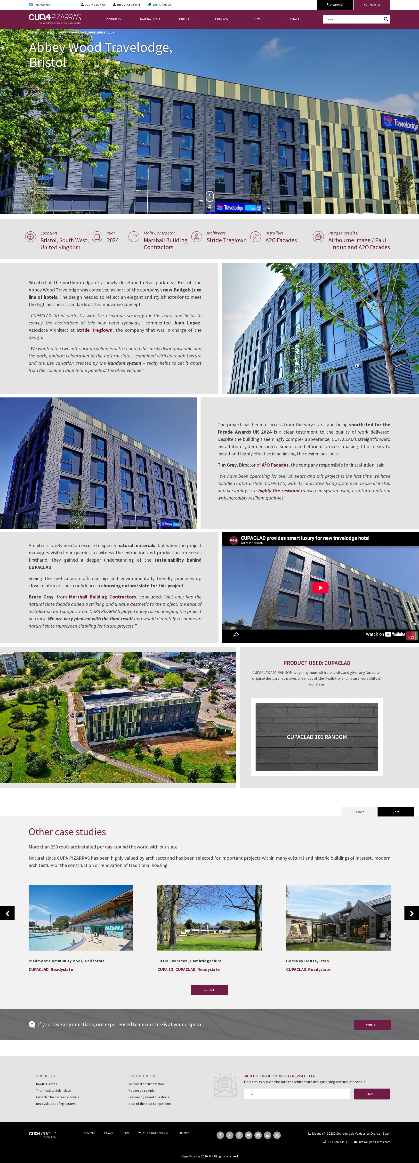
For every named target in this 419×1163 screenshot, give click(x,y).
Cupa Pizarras (190, 1156)
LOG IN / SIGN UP (95, 4)
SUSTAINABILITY (163, 4)
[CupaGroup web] (42, 1134)
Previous (7, 913)
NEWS (257, 19)
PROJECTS (186, 19)
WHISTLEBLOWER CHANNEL (154, 1133)
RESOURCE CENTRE (128, 4)
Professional (335, 4)
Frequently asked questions (149, 1097)
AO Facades (275, 465)
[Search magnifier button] (386, 19)
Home (33, 32)
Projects (47, 32)
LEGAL (125, 1133)
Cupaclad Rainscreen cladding (58, 1097)
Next (411, 913)
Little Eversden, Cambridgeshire (209, 915)
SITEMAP (184, 1133)
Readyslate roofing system (56, 1103)
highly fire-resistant (279, 490)
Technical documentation (147, 1084)
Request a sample (142, 1090)
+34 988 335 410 (339, 1142)
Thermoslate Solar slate (53, 1090)
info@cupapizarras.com (374, 1142)
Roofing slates (46, 1084)
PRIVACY (108, 1133)
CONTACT (293, 19)
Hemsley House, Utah (338, 915)
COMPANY (221, 19)
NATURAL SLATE (150, 19)
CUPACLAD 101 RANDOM (317, 737)
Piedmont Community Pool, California (81, 915)
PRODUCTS (113, 19)
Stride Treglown (95, 330)
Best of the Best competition (150, 1103)
